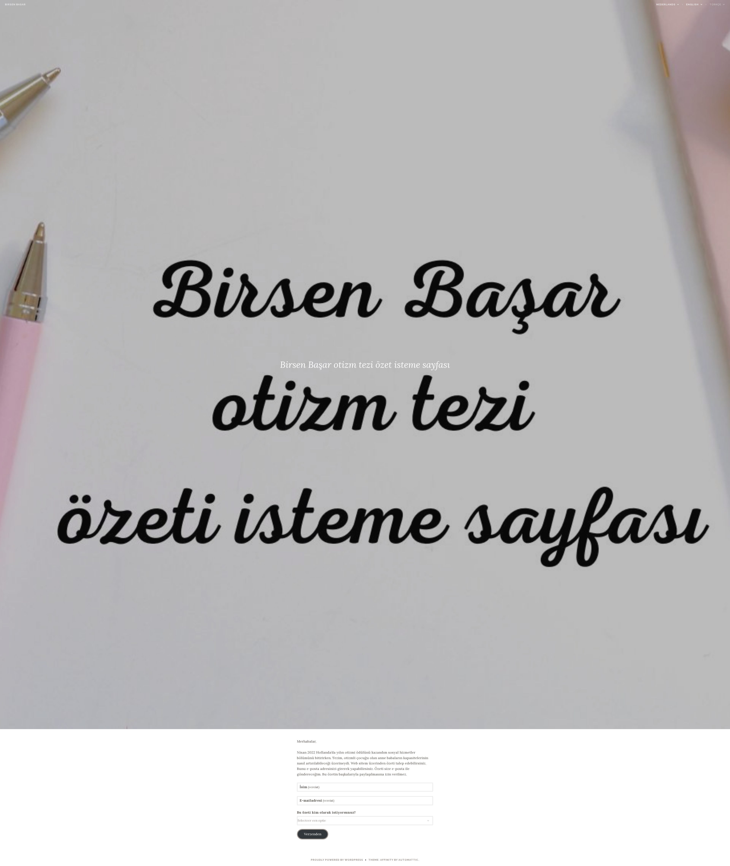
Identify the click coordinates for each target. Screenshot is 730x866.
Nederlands (665, 4)
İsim (309, 787)
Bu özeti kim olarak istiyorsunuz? (326, 812)
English (692, 4)
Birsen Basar (15, 4)
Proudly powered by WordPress (337, 859)
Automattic (408, 859)
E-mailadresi (317, 800)
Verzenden (312, 834)
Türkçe (715, 4)
